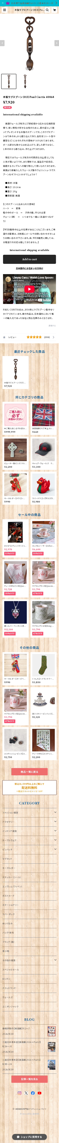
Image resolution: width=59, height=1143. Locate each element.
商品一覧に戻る (29, 771)
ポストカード (8, 895)
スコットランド (9, 988)
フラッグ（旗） (8, 942)
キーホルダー (8, 868)
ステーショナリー (10, 905)
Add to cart (29, 259)
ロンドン (6, 979)
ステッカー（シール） (11, 877)
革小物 (5, 951)
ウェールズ (7, 997)
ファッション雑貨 (10, 812)
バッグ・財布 (8, 932)
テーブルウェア (9, 840)
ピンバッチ (7, 849)
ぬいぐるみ (7, 923)
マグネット (7, 859)
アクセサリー (8, 822)
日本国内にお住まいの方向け (29, 268)
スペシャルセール (10, 969)
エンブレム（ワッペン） (12, 886)
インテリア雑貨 (9, 831)
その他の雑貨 (8, 960)
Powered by (26, 1114)
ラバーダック (8, 914)
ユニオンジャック (10, 1006)
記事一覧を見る (29, 1079)
